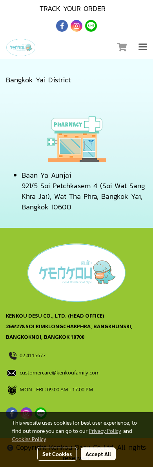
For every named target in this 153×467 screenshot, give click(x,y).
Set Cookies (57, 453)
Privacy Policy (105, 430)
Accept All (98, 453)
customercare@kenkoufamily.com (60, 372)
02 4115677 (33, 355)
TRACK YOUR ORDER (73, 8)
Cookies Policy (29, 438)
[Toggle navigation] (142, 47)
